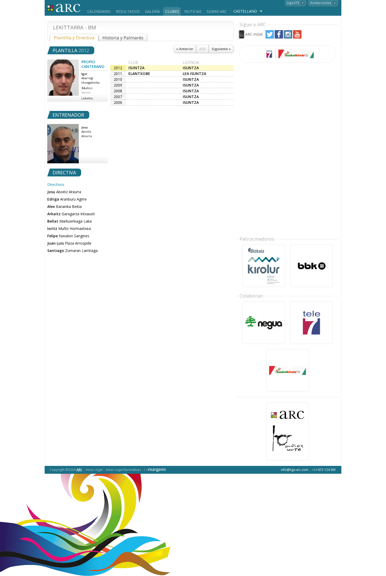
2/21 (202, 48)
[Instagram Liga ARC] (288, 37)
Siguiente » (221, 48)
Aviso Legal (94, 469)
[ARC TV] (287, 53)
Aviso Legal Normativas (123, 469)
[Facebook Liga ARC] (279, 37)
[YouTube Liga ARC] (297, 37)
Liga (64, 8)
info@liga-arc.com (294, 469)
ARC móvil (254, 34)
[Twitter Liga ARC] (269, 37)
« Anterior (184, 48)
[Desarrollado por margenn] (155, 469)
